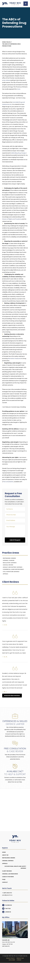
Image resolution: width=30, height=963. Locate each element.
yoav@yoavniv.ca (7, 895)
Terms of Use (20, 958)
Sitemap (19, 959)
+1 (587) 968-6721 (7, 892)
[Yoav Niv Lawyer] (15, 835)
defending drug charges (18, 153)
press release (6, 80)
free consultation (8, 481)
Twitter (8, 908)
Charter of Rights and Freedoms (11, 219)
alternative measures (14, 358)
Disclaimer (12, 959)
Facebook (8, 905)
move (18, 89)
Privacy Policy (10, 958)
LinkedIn (8, 912)
